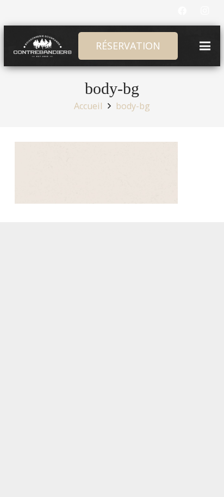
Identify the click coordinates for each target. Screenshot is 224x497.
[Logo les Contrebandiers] (43, 46)
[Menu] (205, 46)
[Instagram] (204, 11)
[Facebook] (182, 11)
